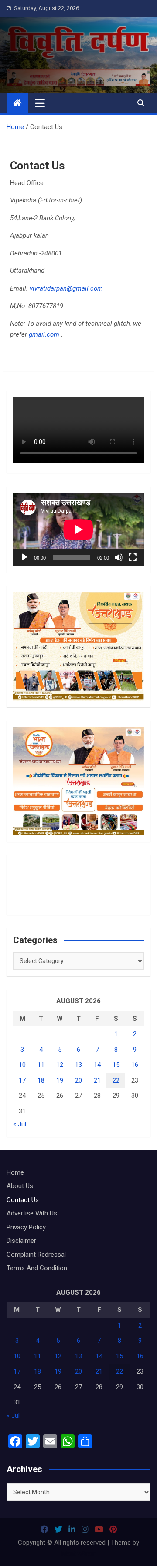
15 (116, 1065)
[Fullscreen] (132, 557)
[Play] (24, 557)
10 (22, 1065)
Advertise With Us (32, 1213)
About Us (20, 1186)
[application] (78, 529)
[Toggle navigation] (39, 103)
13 (78, 1065)
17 (22, 1080)
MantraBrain (78, 1553)
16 (134, 1065)
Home (15, 1172)
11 (41, 1065)
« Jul (19, 1124)
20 (78, 1080)
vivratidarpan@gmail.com (66, 288)
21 (97, 1080)
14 (97, 1065)
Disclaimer (21, 1241)
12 (59, 1065)
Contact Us (23, 1200)
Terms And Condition (37, 1268)
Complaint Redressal (36, 1254)
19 (59, 1080)
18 (41, 1080)
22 (116, 1080)
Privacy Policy (26, 1227)
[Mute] (118, 557)
